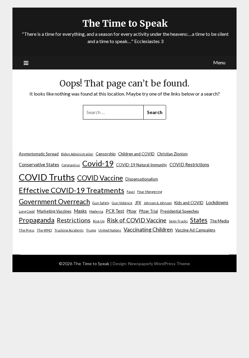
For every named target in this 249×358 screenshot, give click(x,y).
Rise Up (98, 221)
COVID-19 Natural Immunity (141, 164)
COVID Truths (47, 177)
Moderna (96, 211)
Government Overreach (54, 202)
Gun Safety (100, 203)
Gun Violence (122, 203)
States (198, 220)
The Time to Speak (125, 23)
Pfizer (132, 211)
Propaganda (36, 220)
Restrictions (73, 220)
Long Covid (27, 211)
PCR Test (115, 211)
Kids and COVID (188, 202)
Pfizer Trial (148, 211)
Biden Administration (77, 154)
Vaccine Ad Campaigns (195, 230)
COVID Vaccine (100, 178)
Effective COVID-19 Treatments (71, 190)
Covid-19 (98, 163)
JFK (138, 202)
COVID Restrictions (189, 164)
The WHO (44, 230)
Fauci (131, 192)
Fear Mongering (149, 192)
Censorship (106, 153)
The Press (26, 230)
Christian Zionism (172, 153)
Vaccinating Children (148, 229)
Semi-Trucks (178, 221)
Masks (80, 211)
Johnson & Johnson (158, 203)
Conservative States (39, 164)
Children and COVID (136, 153)
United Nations (109, 230)
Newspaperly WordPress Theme (159, 263)
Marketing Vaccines (54, 211)
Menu (219, 62)
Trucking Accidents (69, 230)
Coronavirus (71, 165)
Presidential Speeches (179, 211)
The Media (219, 220)
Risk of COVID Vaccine (136, 220)
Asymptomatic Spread (39, 153)
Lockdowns (217, 202)
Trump (91, 230)
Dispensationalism (141, 179)
